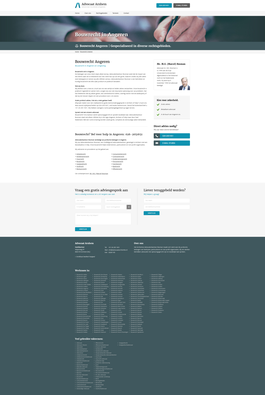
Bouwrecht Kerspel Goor (118, 302)
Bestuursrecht (82, 169)
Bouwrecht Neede (116, 330)
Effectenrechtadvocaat (102, 345)
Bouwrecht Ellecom (99, 301)
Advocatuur (80, 353)
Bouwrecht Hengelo (117, 283)
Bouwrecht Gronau (99, 320)
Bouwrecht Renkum (136, 308)
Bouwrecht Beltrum (82, 299)
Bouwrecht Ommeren (137, 287)
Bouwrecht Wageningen (158, 293)
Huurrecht (80, 159)
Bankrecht (116, 166)
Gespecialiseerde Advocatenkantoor (106, 355)
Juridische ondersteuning (103, 363)
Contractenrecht (118, 156)
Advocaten (80, 347)
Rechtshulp (99, 383)
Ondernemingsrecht (120, 159)
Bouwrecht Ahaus (82, 279)
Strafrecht (80, 166)
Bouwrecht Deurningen (101, 279)
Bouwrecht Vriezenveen (158, 289)
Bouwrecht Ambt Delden (84, 285)
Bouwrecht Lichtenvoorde (118, 314)
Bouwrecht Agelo (82, 277)
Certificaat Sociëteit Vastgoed (85, 256)
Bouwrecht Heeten (116, 275)
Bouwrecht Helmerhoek (118, 279)
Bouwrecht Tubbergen (157, 277)
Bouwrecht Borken (82, 312)
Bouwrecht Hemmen (117, 281)
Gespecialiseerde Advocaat (103, 353)
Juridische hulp (100, 361)
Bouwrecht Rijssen (136, 318)
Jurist (97, 365)
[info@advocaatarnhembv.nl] (181, 5)
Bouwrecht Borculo (82, 310)
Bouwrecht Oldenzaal (137, 283)
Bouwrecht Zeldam (156, 307)
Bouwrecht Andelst (82, 287)
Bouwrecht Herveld (116, 289)
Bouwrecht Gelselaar (100, 308)
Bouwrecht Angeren (82, 289)
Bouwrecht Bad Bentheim (84, 293)
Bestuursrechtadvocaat (83, 371)
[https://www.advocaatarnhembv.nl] (91, 5)
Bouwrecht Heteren (117, 291)
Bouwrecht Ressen (136, 310)
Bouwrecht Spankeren (137, 332)
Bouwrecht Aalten (82, 275)
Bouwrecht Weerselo (157, 295)
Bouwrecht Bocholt (82, 307)
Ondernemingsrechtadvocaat (104, 369)
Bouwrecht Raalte (136, 301)
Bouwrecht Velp (156, 283)
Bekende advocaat (82, 367)
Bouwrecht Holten (116, 293)
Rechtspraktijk (100, 385)
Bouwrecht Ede (98, 297)
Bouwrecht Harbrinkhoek (101, 328)
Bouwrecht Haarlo (99, 326)
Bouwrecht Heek (99, 330)
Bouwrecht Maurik (116, 328)
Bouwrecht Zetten (156, 312)
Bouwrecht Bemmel (82, 301)
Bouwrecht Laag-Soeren (118, 308)
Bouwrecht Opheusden (137, 295)
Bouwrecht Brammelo (83, 318)
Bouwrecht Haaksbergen (101, 322)
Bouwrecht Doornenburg (101, 287)
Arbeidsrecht (81, 154)
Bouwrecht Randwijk (136, 302)
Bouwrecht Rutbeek (136, 324)
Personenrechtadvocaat (102, 373)
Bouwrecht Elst (98, 302)
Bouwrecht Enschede (100, 305)
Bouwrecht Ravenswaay (138, 305)
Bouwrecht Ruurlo (136, 326)
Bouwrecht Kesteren (117, 305)
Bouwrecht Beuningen (83, 305)
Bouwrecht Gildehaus (100, 312)
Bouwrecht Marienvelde (118, 324)
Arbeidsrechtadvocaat (83, 361)
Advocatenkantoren (82, 351)
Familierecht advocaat (102, 351)
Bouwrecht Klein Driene (118, 307)
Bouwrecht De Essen (83, 322)
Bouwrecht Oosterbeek (137, 289)
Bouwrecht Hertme (116, 287)
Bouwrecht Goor (99, 318)
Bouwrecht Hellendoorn (118, 277)
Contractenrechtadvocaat (84, 387)
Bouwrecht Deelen (82, 330)
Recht (97, 379)
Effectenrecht (117, 169)
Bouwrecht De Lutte (82, 324)
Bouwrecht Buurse (82, 320)
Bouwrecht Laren (116, 310)
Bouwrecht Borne (82, 314)
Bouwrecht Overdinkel (137, 299)
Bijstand (79, 373)
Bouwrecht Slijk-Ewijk (137, 330)
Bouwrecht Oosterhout (137, 291)
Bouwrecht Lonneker (117, 320)
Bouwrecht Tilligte (156, 275)
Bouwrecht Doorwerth (100, 289)
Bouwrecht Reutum (136, 312)
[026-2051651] (164, 5)
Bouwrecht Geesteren (100, 307)
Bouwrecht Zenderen (157, 310)
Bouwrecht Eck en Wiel (100, 295)
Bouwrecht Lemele (116, 312)
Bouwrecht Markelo (117, 326)
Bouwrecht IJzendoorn (117, 299)
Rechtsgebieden (100, 381)
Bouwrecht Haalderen (100, 324)
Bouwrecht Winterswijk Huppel (160, 301)
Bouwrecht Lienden (116, 316)
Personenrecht (118, 161)
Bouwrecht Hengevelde (118, 285)
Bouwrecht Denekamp (100, 277)
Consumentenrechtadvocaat (85, 383)
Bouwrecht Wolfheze (157, 305)
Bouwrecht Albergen (83, 281)
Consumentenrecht (119, 154)
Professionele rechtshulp (103, 377)
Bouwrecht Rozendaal (137, 322)
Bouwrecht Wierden (157, 297)
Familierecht (117, 164)
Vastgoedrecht (82, 164)
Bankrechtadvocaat (82, 365)
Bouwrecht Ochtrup (136, 281)
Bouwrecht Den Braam (100, 275)
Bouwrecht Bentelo (82, 302)
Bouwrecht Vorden (156, 285)
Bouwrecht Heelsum (100, 332)
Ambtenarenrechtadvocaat (84, 357)
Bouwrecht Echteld (99, 293)
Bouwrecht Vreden (156, 287)
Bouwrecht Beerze (82, 297)
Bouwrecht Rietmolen (137, 316)
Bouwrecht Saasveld (137, 328)
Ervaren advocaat (101, 347)
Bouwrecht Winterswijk (158, 299)
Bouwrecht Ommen (136, 285)
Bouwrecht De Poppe (83, 326)
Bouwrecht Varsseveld (157, 281)
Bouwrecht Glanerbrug (100, 316)
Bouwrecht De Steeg (83, 328)
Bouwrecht (80, 161)
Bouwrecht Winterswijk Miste (159, 302)
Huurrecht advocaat (101, 359)
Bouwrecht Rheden (136, 314)
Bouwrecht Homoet (116, 295)
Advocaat (79, 343)
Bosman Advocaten (82, 375)
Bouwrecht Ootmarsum (137, 293)
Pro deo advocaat (101, 375)
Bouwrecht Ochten (136, 279)
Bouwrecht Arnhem (82, 291)
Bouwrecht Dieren (99, 283)
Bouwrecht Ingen (116, 301)
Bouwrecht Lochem (116, 318)
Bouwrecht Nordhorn (137, 275)
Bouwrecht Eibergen (100, 299)
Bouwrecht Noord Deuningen (119, 332)
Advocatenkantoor (82, 349)
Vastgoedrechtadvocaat (126, 345)
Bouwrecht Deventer (100, 281)
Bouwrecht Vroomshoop (158, 291)
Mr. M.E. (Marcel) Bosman (99, 173)
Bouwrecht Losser (116, 322)
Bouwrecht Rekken (136, 307)
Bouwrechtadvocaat (82, 379)
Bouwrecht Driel (99, 291)
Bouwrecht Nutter (136, 277)
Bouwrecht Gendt (99, 310)
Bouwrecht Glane (99, 314)
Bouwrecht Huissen (116, 297)
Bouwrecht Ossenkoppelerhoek (140, 297)
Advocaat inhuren (82, 345)
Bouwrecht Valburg (157, 279)
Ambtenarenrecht (83, 156)
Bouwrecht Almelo (82, 283)
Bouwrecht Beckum (82, 295)
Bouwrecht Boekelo (82, 308)
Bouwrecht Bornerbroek (84, 316)
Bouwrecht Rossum (136, 320)
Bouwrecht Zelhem (156, 308)
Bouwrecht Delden (82, 332)
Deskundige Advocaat (83, 389)
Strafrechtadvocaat (101, 389)
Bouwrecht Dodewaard (100, 285)
